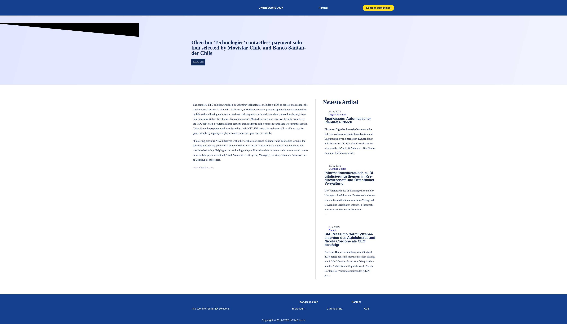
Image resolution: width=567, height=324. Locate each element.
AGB (366, 308)
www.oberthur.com (203, 167)
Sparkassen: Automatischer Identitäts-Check (348, 120)
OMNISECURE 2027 (271, 7)
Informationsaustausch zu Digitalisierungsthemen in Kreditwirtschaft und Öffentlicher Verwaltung (349, 178)
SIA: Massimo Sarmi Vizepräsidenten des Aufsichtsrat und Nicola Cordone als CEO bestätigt (350, 239)
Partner (324, 7)
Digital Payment (337, 114)
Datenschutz (334, 308)
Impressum (298, 308)
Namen (332, 230)
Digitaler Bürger (337, 168)
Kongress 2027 (309, 301)
